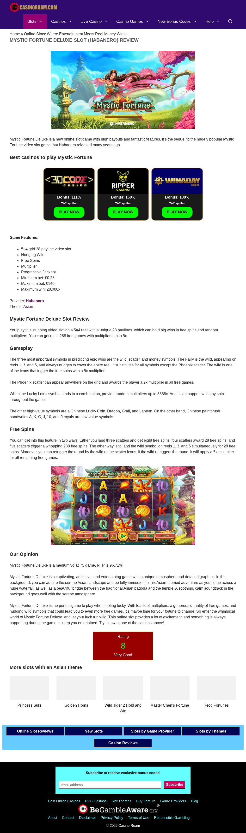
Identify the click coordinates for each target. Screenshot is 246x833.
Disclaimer (87, 817)
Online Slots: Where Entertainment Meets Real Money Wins (74, 34)
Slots (32, 21)
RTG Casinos (96, 801)
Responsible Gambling (172, 817)
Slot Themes (121, 801)
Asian (28, 307)
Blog (194, 801)
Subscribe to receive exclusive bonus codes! (123, 773)
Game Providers (173, 801)
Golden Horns (76, 705)
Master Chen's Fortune (169, 705)
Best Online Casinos (64, 801)
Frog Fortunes (217, 705)
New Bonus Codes (174, 21)
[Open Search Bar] (230, 21)
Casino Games (129, 21)
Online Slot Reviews (35, 731)
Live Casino (91, 21)
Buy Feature (145, 801)
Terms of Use (138, 817)
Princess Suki (29, 705)
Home (15, 34)
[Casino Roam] (34, 7)
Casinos (58, 21)
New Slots (94, 731)
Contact (68, 817)
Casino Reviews (123, 743)
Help (209, 21)
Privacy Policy (112, 817)
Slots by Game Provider (152, 731)
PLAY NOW (69, 212)
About (52, 817)
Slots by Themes (211, 731)
